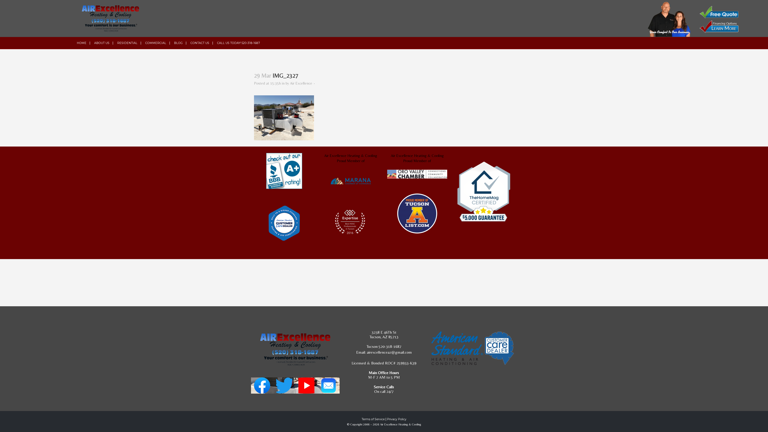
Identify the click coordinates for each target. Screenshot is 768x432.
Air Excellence (301, 83)
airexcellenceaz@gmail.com (389, 352)
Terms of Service (373, 419)
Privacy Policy (396, 419)
